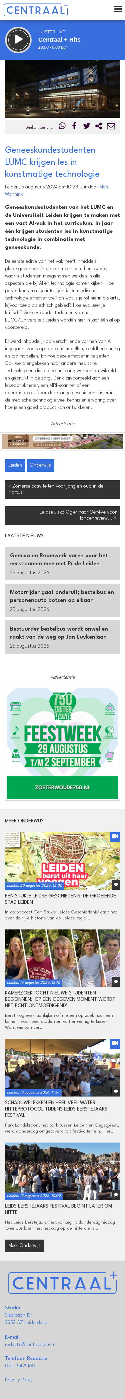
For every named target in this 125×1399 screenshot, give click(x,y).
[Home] (36, 10)
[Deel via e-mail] (111, 127)
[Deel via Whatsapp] (62, 127)
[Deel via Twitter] (86, 127)
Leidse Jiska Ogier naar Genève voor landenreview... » (78, 515)
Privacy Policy (19, 1380)
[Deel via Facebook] (74, 127)
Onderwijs (40, 465)
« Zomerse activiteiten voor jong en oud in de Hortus (55, 489)
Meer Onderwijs (24, 1245)
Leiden (15, 465)
